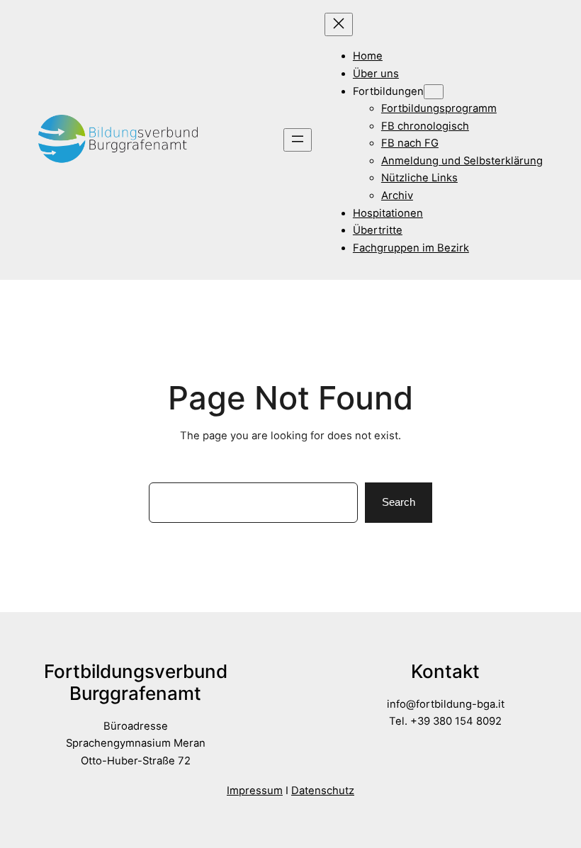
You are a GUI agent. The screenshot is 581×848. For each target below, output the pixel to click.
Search (398, 502)
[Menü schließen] (339, 24)
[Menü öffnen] (297, 140)
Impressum (255, 790)
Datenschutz (322, 790)
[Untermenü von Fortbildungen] (434, 91)
